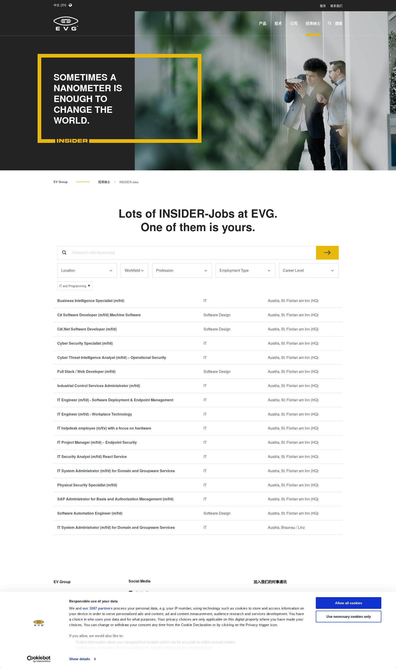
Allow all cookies (348, 603)
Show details (79, 659)
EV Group (61, 182)
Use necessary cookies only (348, 616)
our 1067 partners (97, 608)
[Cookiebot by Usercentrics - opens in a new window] (39, 659)
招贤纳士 (104, 182)
